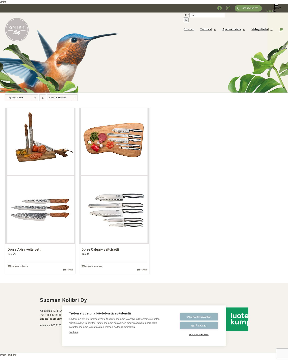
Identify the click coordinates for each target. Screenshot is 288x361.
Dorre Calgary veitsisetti (100, 249)
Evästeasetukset (199, 334)
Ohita (3, 2)
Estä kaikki (198, 325)
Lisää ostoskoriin (19, 266)
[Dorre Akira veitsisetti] (40, 176)
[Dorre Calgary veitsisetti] (114, 176)
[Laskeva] (42, 97)
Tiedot (69, 269)
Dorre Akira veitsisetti (24, 249)
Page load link (8, 354)
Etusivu (281, 48)
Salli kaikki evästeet (198, 317)
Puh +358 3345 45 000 (53, 314)
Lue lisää (73, 332)
